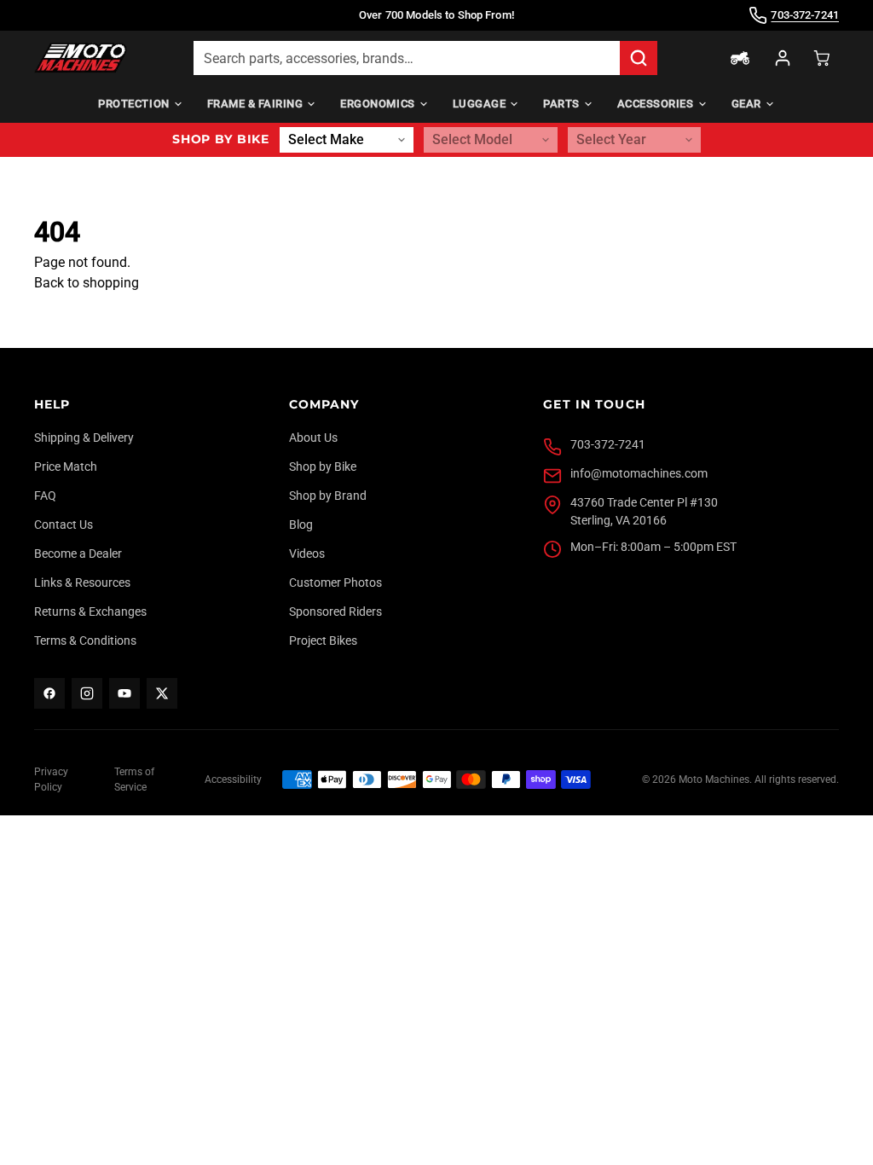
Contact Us (63, 524)
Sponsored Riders (335, 611)
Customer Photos (335, 582)
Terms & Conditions (85, 640)
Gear (746, 103)
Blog (301, 524)
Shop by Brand (328, 495)
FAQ (45, 495)
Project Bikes (323, 640)
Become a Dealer (78, 553)
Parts (561, 103)
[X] (162, 693)
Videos (307, 553)
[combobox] (407, 58)
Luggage (479, 103)
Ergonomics (377, 103)
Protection (133, 103)
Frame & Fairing (255, 103)
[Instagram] (87, 693)
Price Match (65, 466)
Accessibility (233, 779)
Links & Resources (82, 582)
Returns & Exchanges (90, 611)
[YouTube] (124, 693)
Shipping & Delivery (84, 437)
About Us (313, 437)
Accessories (655, 103)
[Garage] (740, 58)
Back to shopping (86, 283)
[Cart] (822, 58)
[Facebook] (49, 693)
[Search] (638, 58)
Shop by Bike (322, 466)
